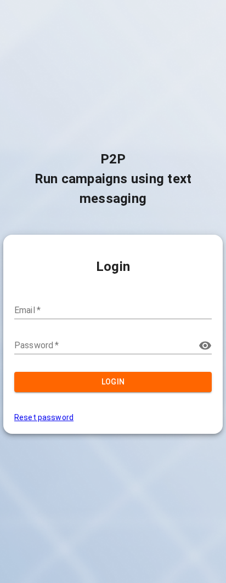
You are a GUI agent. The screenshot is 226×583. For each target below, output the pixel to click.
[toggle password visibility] (205, 345)
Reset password (44, 417)
